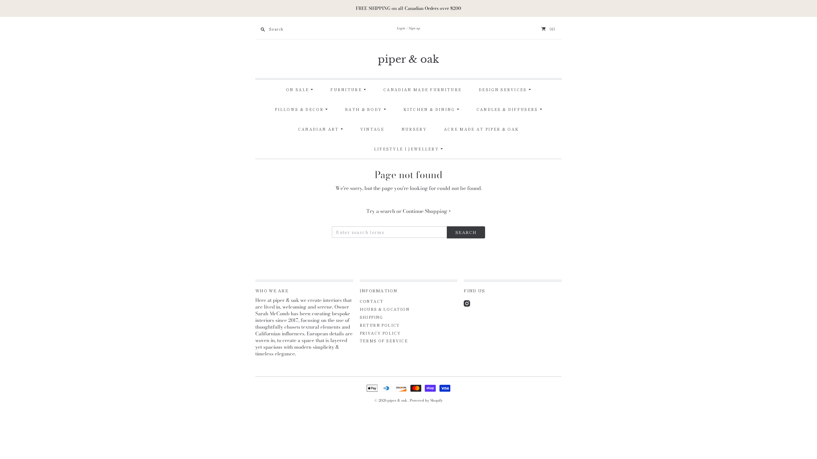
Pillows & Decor (300, 109)
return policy (380, 325)
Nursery (414, 129)
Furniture (347, 89)
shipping (371, 317)
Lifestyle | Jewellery (407, 148)
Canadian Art (319, 129)
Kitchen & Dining (430, 109)
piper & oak (408, 59)
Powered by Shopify (426, 400)
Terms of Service (384, 340)
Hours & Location (384, 309)
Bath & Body (364, 109)
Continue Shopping (427, 211)
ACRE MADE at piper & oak (481, 129)
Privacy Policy (380, 333)
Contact (372, 301)
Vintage (372, 129)
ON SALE (298, 89)
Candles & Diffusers (508, 109)
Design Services (503, 89)
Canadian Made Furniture (422, 89)
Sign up (414, 28)
